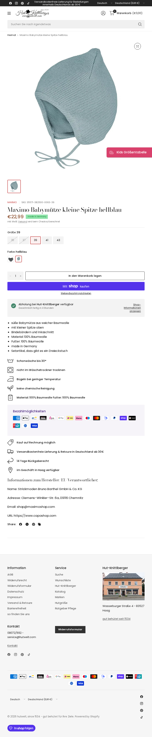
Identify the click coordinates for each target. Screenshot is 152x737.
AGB (10, 574)
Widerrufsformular (19, 586)
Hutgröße (61, 603)
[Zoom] (137, 46)
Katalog (60, 591)
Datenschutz (15, 591)
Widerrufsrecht (17, 580)
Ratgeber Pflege (65, 608)
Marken (60, 597)
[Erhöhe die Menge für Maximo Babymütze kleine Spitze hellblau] (20, 276)
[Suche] (140, 24)
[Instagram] (16, 3)
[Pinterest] (22, 3)
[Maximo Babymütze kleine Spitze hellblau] (19, 259)
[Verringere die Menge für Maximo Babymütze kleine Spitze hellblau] (10, 276)
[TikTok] (28, 3)
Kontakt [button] (12, 645)
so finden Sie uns (18, 614)
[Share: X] (27, 524)
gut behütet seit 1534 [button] (116, 619)
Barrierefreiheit (16, 608)
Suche (59, 574)
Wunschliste (63, 580)
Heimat (11, 35)
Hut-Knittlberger (65, 586)
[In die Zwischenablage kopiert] (39, 524)
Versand (22, 221)
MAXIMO (12, 202)
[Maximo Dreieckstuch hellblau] (11, 259)
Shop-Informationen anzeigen (132, 308)
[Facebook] (10, 3)
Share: (11, 524)
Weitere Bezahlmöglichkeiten (76, 293)
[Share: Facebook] (20, 524)
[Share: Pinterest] (33, 524)
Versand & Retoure (19, 603)
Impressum (14, 597)
